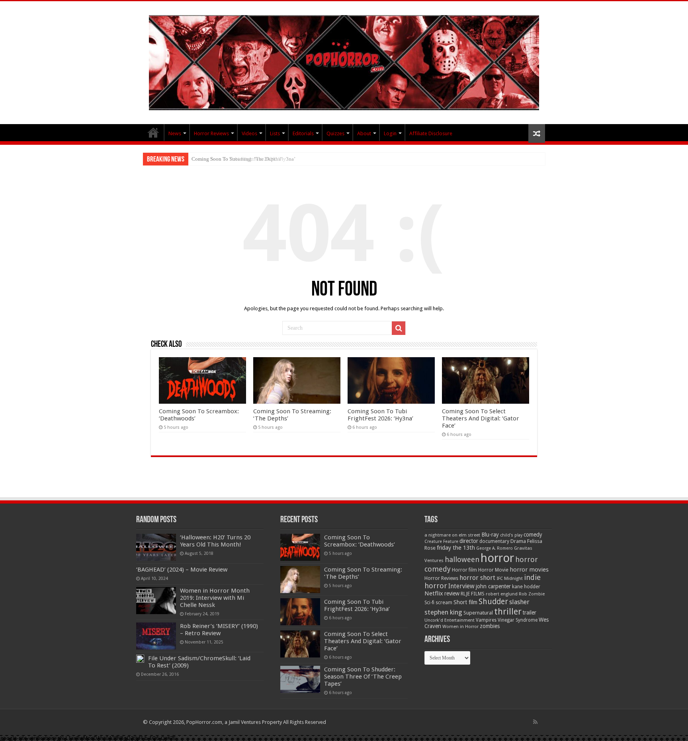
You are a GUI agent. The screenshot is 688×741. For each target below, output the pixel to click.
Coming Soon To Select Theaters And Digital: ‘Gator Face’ (480, 418)
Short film (465, 602)
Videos (249, 133)
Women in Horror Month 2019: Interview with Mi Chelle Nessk (215, 598)
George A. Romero (494, 548)
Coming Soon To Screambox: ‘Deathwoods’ (359, 541)
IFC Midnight (509, 578)
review (451, 593)
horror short (477, 578)
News (174, 133)
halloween (462, 559)
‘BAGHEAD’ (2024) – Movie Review (181, 569)
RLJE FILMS (473, 594)
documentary (494, 541)
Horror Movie (493, 570)
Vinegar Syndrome (518, 620)
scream (444, 602)
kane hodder (526, 586)
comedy (533, 534)
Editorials (303, 133)
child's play (511, 535)
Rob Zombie (532, 594)
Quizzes (335, 133)
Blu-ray (490, 534)
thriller (508, 611)
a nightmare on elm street (452, 535)
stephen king (443, 612)
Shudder (493, 601)
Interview (461, 586)
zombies (490, 626)
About (364, 133)
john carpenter (493, 586)
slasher (519, 602)
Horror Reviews (211, 133)
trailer (529, 612)
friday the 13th (456, 547)
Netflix (433, 593)
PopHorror (153, 132)
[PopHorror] (344, 61)
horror (497, 558)
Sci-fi (429, 602)
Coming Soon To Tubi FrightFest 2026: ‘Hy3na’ (243, 159)
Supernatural (478, 613)
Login (390, 133)
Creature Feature (441, 541)
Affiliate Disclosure (430, 133)
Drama (518, 541)
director (468, 541)
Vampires (486, 620)
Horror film (464, 570)
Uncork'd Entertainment (449, 620)
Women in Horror (460, 626)
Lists (275, 133)
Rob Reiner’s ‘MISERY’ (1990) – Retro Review (219, 629)
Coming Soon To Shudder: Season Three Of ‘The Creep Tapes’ (363, 676)
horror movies (529, 569)
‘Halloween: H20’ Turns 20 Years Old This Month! (215, 541)
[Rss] (535, 722)
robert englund (502, 594)
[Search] (398, 328)
